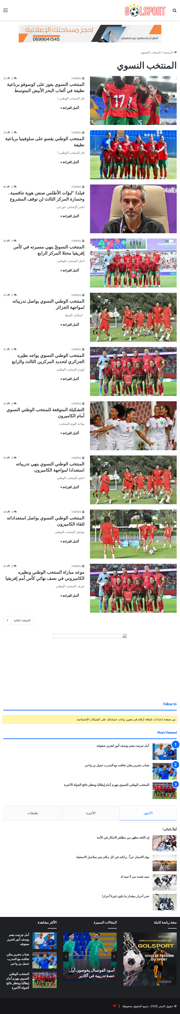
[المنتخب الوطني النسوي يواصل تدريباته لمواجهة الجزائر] (133, 317)
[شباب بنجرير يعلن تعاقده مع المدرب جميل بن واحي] (165, 771)
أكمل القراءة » (69, 108)
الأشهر (148, 813)
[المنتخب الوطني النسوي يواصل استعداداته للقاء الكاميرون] (133, 534)
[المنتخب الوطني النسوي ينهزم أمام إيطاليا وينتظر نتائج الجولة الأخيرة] (165, 791)
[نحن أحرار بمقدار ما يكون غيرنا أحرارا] (165, 902)
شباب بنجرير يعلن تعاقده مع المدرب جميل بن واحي (117, 765)
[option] (90, 957)
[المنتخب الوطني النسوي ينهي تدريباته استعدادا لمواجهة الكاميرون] (133, 479)
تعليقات (32, 813)
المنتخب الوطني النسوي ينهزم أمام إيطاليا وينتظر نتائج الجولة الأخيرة (106, 785)
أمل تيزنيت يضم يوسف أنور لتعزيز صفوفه (123, 746)
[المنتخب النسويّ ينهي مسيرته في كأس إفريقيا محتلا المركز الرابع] (133, 263)
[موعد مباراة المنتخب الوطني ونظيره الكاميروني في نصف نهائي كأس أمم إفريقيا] (133, 588)
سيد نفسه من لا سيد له (135, 876)
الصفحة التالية (22, 620)
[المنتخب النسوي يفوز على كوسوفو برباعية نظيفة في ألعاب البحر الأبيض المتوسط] (133, 100)
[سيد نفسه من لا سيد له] (165, 882)
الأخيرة (90, 813)
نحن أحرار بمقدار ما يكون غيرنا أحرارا (125, 896)
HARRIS (76, 78)
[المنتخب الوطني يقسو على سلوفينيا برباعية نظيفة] (133, 154)
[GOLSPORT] (145, 10)
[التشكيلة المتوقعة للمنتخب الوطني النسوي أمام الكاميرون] (133, 425)
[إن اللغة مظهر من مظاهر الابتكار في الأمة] (165, 843)
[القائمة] (5, 12)
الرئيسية (168, 52)
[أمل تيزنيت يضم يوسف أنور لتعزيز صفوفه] (165, 751)
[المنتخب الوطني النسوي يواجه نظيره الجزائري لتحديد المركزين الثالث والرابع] (133, 371)
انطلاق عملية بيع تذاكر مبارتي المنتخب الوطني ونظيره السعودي (91, 970)
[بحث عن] (174, 12)
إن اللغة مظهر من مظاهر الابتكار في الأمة (123, 837)
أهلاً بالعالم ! (170, 829)
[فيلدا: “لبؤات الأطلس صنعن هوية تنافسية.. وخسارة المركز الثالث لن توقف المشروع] (133, 208)
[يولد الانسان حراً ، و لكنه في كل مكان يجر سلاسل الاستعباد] (165, 863)
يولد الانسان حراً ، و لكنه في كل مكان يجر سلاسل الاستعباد (112, 857)
